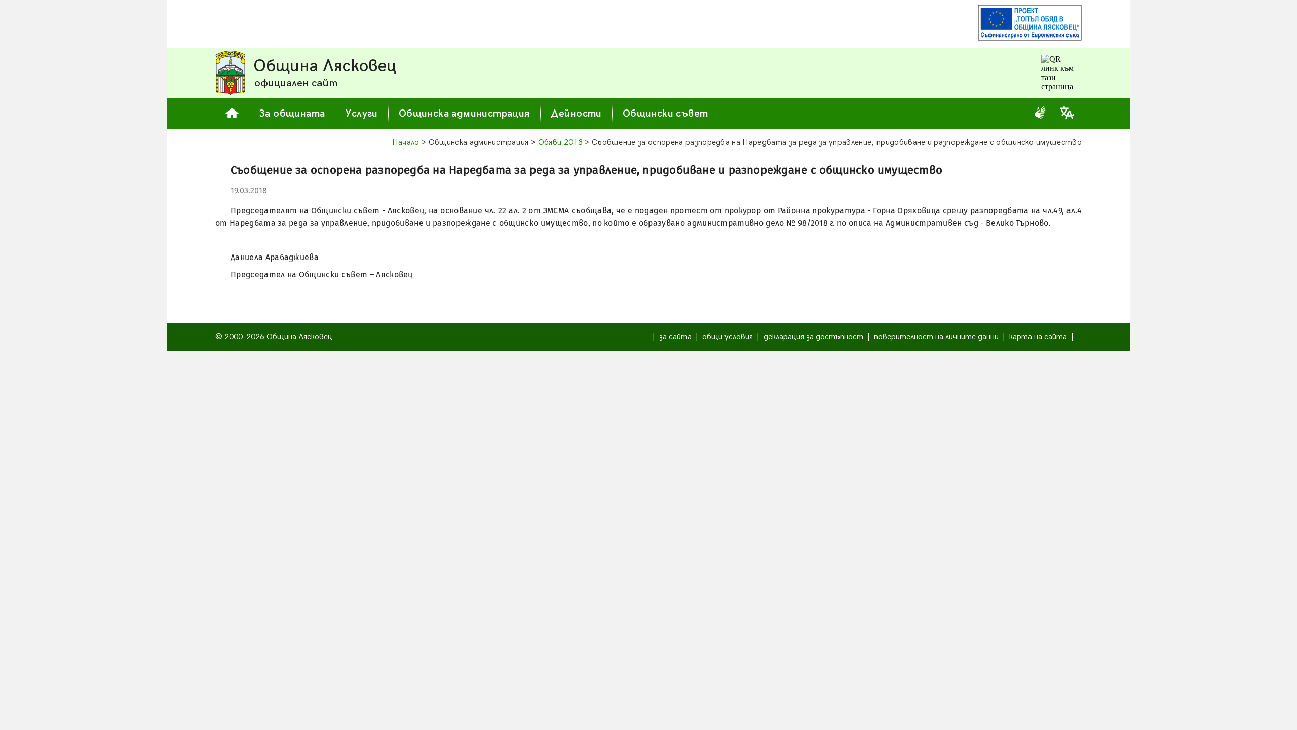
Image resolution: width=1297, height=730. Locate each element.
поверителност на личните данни (936, 337)
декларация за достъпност (813, 337)
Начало (405, 143)
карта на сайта (1038, 337)
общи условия (727, 337)
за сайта (675, 337)
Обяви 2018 (560, 143)
